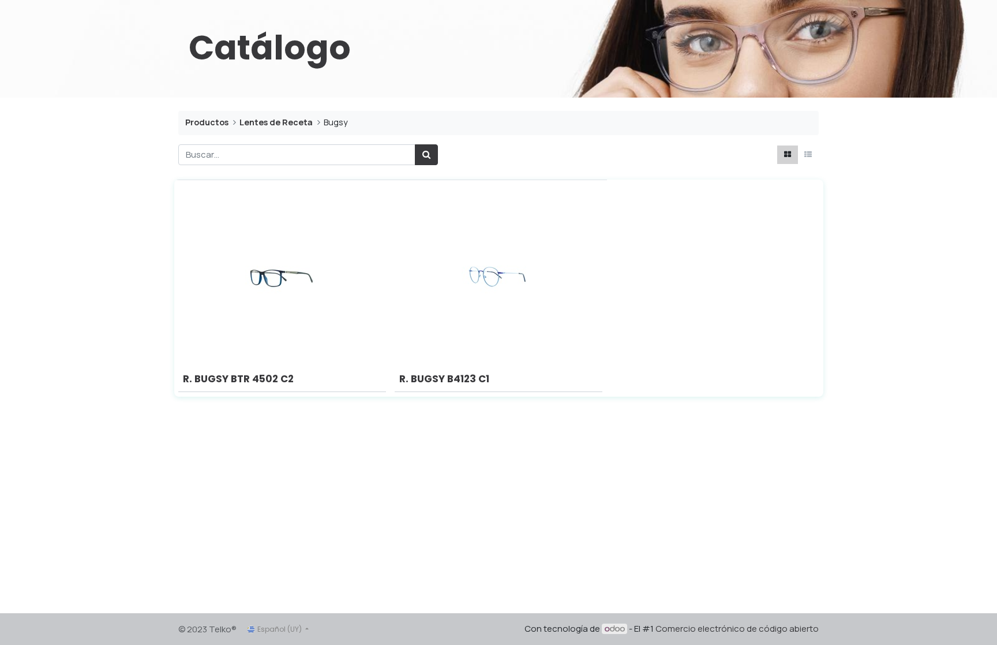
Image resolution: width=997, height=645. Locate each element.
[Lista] (808, 155)
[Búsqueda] (426, 155)
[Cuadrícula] (787, 155)
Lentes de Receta (276, 122)
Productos (206, 122)
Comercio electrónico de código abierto (737, 628)
